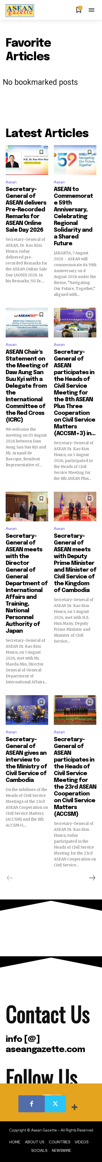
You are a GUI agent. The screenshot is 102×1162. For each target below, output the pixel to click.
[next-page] (91, 878)
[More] (75, 1108)
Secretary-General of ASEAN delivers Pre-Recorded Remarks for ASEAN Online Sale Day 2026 (26, 210)
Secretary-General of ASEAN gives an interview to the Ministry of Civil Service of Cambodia (26, 760)
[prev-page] (10, 878)
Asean (11, 182)
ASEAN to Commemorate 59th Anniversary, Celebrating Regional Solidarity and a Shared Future (73, 217)
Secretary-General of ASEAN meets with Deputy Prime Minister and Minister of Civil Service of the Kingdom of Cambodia (75, 563)
